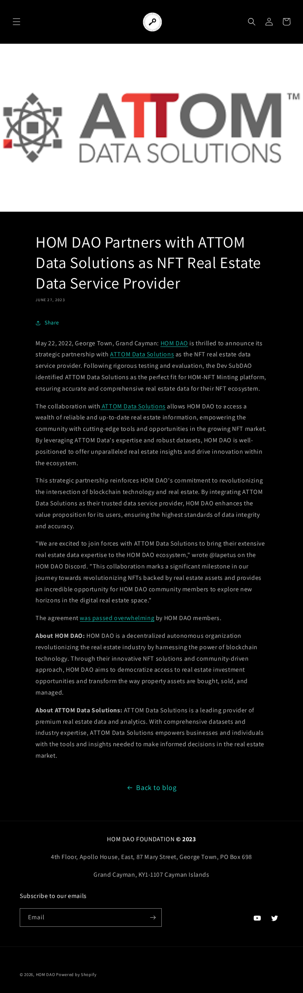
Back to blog (156, 787)
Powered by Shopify (76, 974)
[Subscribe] (152, 917)
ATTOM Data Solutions (142, 354)
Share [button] (52, 322)
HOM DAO (174, 343)
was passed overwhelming (117, 618)
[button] (16, 21)
